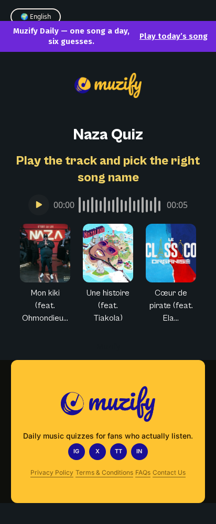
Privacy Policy (51, 472)
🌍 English (35, 16)
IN (139, 451)
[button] (45, 274)
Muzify (108, 346)
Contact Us (169, 472)
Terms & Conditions (104, 472)
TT (118, 451)
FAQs (142, 472)
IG (76, 451)
